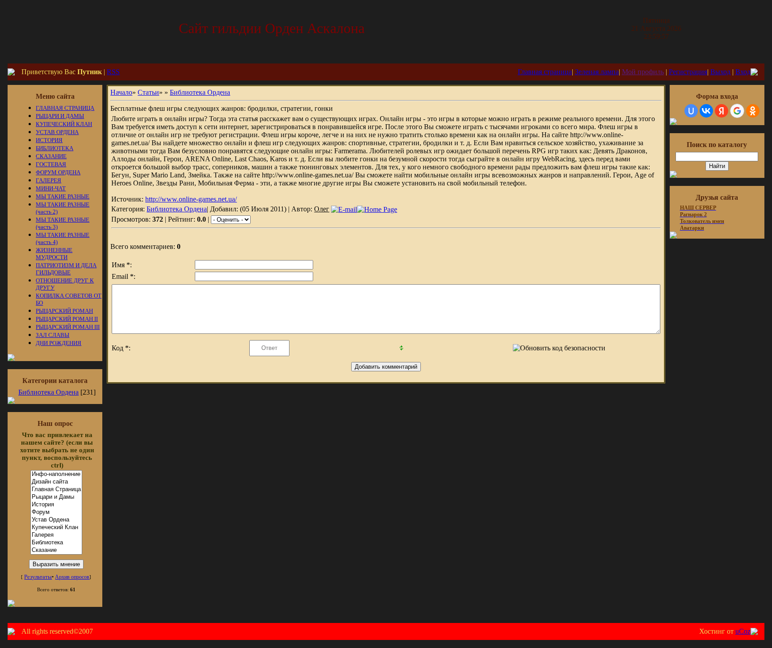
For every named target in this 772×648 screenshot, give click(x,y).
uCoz (743, 631)
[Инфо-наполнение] (56, 474)
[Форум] (56, 512)
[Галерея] (56, 535)
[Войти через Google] (737, 111)
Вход (743, 72)
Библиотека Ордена (48, 392)
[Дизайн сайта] (56, 482)
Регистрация (688, 72)
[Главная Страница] (56, 489)
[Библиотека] (56, 543)
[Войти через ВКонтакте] (706, 111)
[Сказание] (56, 550)
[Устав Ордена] (56, 520)
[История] (56, 505)
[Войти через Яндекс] (721, 111)
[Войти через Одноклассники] (752, 111)
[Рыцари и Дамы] (56, 497)
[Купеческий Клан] (56, 527)
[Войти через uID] (691, 111)
